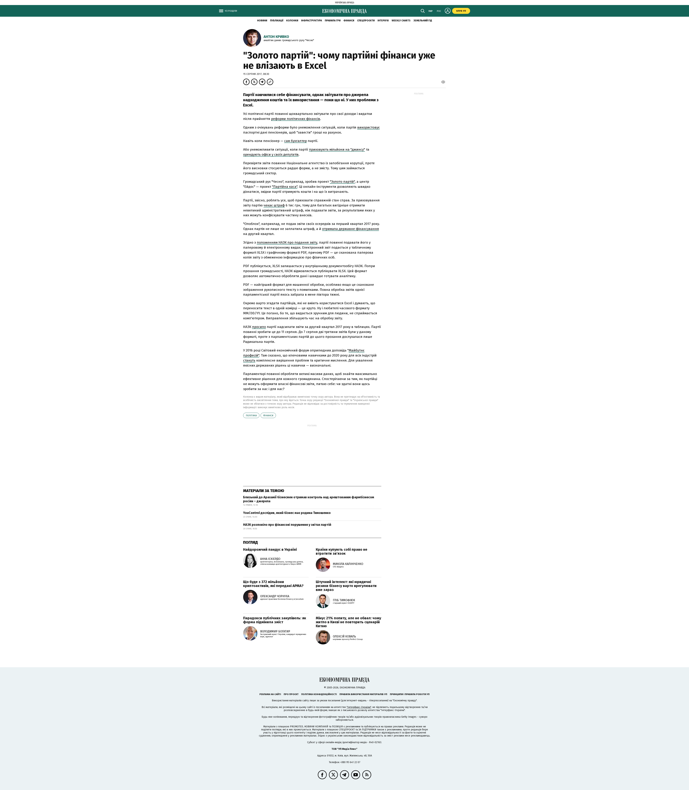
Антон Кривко (276, 36)
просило (259, 327)
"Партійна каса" (284, 187)
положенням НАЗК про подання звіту (287, 242)
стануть (249, 360)
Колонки (292, 20)
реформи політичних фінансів (295, 119)
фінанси (268, 415)
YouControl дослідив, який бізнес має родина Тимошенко (287, 513)
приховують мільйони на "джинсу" (337, 149)
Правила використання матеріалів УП (363, 694)
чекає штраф (274, 205)
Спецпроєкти (366, 20)
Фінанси (348, 20)
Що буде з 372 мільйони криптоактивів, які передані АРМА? (273, 584)
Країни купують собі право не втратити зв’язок (341, 551)
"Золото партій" (342, 182)
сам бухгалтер (295, 141)
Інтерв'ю (383, 20)
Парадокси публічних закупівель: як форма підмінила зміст (274, 620)
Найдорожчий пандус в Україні (270, 549)
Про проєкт (291, 694)
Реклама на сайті (270, 694)
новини (262, 20)
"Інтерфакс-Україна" (359, 707)
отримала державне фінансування (350, 229)
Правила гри (333, 20)
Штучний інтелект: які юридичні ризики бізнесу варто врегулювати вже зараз (346, 586)
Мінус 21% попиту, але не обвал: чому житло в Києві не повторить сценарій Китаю (348, 622)
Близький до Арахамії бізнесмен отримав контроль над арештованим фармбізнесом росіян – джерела (308, 499)
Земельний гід (422, 20)
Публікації (276, 20)
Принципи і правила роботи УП (410, 694)
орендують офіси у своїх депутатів (271, 154)
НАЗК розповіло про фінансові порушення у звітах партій (287, 525)
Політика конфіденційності (319, 694)
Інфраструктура (311, 20)
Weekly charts (401, 20)
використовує (368, 127)
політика (251, 415)
